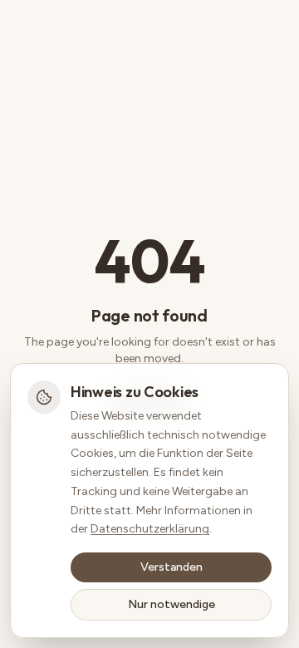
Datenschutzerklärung (150, 529)
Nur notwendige (171, 604)
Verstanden (171, 567)
